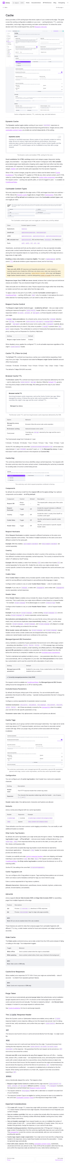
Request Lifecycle (41, 27)
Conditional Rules (11, 182)
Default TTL (52, 382)
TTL (11, 261)
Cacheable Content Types (24, 1097)
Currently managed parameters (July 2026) (21, 677)
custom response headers (34, 856)
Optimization (49, 195)
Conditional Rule (11, 295)
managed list (46, 707)
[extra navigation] (68, 2)
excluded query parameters (51, 652)
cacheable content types (14, 130)
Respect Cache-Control (37, 1088)
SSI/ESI (13, 169)
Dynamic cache (22, 195)
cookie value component (47, 177)
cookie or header (46, 275)
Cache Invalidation (14, 1008)
